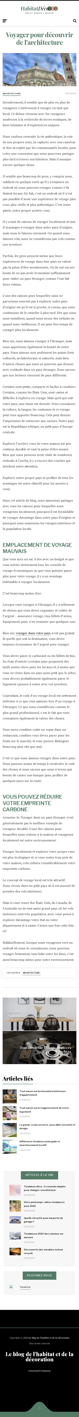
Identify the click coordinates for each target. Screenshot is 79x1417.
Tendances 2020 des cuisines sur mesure (43, 1235)
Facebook (25, 1287)
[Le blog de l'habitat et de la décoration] (39, 10)
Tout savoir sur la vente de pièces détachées (45, 1049)
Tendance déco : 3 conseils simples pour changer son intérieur (45, 1188)
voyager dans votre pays (33, 633)
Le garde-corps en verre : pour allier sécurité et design (47, 1126)
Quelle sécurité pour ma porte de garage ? (43, 1220)
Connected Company (39, 1370)
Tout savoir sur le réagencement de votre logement (44, 1110)
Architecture (12, 93)
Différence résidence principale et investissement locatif (39, 1143)
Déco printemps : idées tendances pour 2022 (44, 1204)
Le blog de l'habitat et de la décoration (49, 1337)
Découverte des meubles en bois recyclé (43, 1251)
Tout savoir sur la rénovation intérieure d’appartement (42, 1093)
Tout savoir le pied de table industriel (36, 1016)
